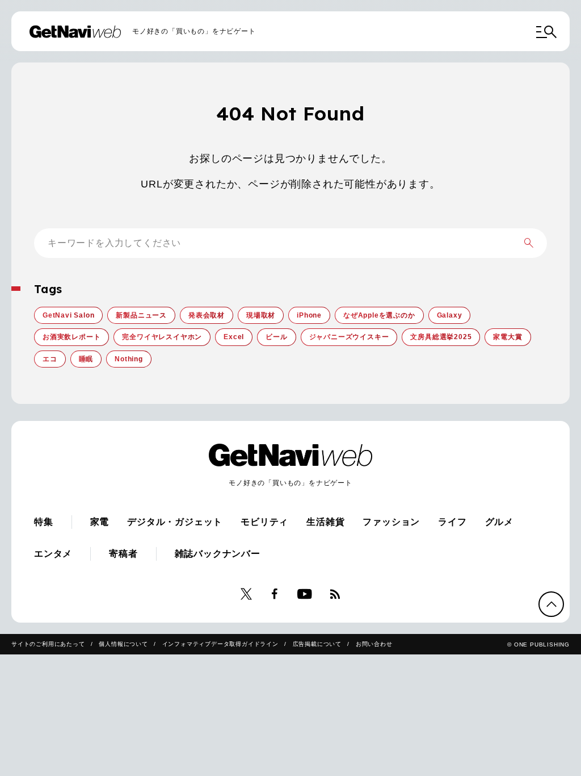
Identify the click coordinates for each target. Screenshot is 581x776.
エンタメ (53, 553)
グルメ (499, 522)
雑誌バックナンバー (217, 553)
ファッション (391, 522)
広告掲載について (317, 644)
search (529, 243)
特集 (43, 522)
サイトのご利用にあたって (48, 644)
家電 (100, 522)
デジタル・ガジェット (174, 522)
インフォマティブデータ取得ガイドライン (220, 644)
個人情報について (123, 644)
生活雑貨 (325, 522)
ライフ (452, 522)
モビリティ (264, 522)
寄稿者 (123, 553)
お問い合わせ (374, 644)
